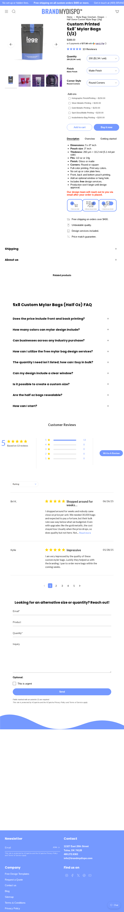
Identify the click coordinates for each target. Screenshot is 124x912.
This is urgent (25, 683)
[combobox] (24, 484)
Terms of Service (76, 702)
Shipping (11, 249)
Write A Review (111, 453)
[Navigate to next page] (80, 585)
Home (69, 17)
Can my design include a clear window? (43, 373)
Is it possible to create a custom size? (41, 384)
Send (62, 691)
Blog (7, 891)
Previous (11, 44)
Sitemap (9, 897)
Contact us (10, 885)
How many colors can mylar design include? (46, 330)
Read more (85, 532)
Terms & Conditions (15, 902)
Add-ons (72, 94)
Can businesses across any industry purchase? (49, 340)
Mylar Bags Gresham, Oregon (90, 17)
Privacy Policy (60, 702)
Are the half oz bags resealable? (37, 395)
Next (56, 44)
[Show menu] (6, 11)
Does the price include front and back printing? (49, 319)
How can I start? (25, 406)
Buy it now (106, 127)
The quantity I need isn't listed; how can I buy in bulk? (53, 362)
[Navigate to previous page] (44, 585)
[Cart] (117, 11)
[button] (93, 43)
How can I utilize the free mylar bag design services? (53, 351)
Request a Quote (14, 879)
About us (11, 260)
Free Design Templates (17, 873)
